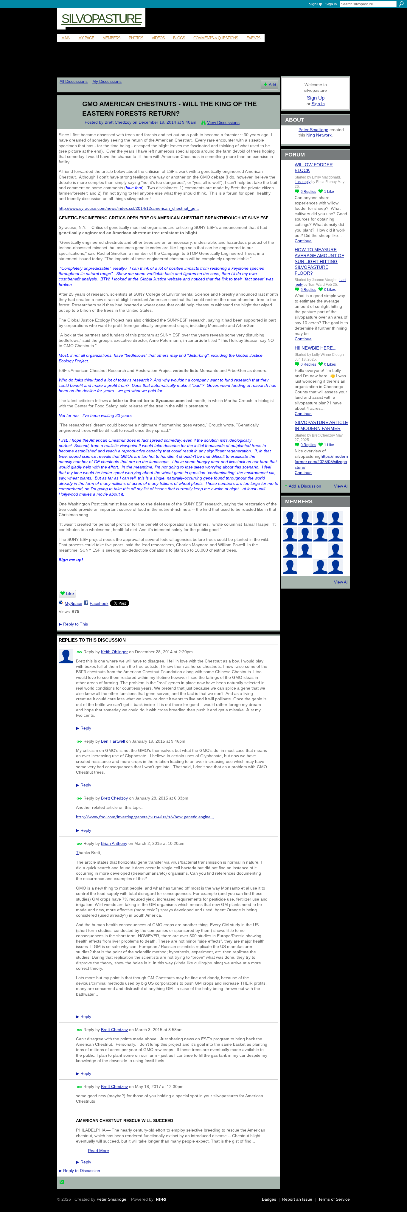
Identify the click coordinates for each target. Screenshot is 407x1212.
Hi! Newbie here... (315, 347)
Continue (303, 240)
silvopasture (101, 19)
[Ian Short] (305, 518)
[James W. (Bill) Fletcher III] (335, 518)
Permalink (79, 652)
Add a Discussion (305, 486)
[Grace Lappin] (320, 566)
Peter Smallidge (313, 129)
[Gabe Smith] (335, 534)
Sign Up (315, 4)
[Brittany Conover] (320, 534)
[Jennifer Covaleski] (305, 534)
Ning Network (319, 135)
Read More (98, 1150)
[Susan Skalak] (290, 550)
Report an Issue (297, 1199)
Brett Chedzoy (118, 122)
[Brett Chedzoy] (66, 116)
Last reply (302, 182)
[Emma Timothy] (290, 566)
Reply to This (73, 624)
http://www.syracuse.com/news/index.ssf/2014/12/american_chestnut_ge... (129, 208)
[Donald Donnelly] (305, 550)
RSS (62, 1182)
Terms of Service (334, 1199)
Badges (269, 1199)
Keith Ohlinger (114, 651)
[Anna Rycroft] (290, 518)
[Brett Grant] (335, 550)
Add (272, 84)
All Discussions (74, 81)
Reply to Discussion (79, 1170)
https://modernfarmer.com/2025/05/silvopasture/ (321, 461)
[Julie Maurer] (320, 518)
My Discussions (107, 81)
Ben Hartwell (113, 741)
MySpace (73, 603)
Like (70, 593)
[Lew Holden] (290, 534)
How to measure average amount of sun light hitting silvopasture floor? (319, 261)
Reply (83, 728)
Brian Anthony (114, 843)
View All (341, 486)
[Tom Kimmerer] (305, 566)
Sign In (331, 4)
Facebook (99, 603)
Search (401, 4)
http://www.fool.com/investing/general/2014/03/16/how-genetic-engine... (145, 817)
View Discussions (223, 122)
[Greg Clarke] (320, 550)
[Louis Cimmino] (335, 566)
